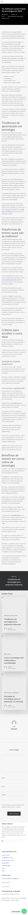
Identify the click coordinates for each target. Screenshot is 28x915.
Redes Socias (5, 18)
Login (3, 871)
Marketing (20, 16)
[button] (26, 2)
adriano (6, 14)
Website (4, 794)
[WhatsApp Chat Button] (24, 911)
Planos (3, 868)
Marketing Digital (6, 865)
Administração (12, 16)
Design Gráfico (5, 863)
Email (3, 786)
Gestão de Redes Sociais (8, 860)
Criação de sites (6, 855)
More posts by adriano (14, 734)
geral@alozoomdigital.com (12, 878)
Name (4, 778)
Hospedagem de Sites (7, 857)
